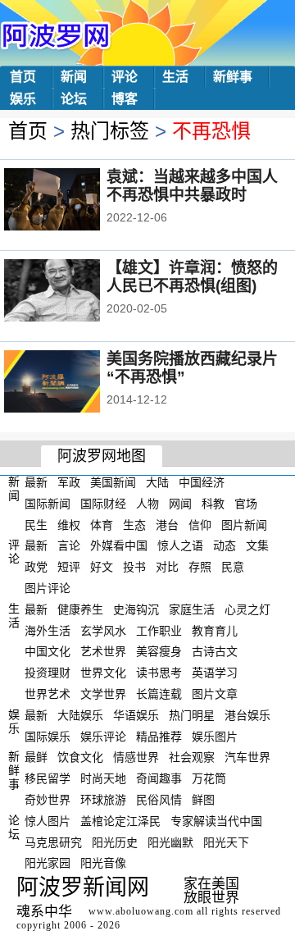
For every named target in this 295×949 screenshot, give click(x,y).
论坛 (74, 99)
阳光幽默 (170, 841)
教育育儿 (215, 629)
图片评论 (47, 588)
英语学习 (215, 672)
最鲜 (36, 757)
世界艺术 (47, 693)
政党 (36, 566)
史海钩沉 (136, 609)
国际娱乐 (47, 735)
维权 (68, 524)
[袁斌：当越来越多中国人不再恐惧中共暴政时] (74, 201)
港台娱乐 (247, 715)
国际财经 (103, 503)
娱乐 (23, 99)
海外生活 (47, 629)
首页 (23, 77)
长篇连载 (159, 693)
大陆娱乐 (80, 715)
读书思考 (159, 672)
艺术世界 (103, 651)
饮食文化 (80, 757)
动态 (224, 545)
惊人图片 (47, 821)
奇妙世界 (47, 799)
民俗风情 (159, 799)
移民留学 (47, 778)
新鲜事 (232, 77)
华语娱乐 (136, 715)
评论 (124, 77)
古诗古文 (215, 651)
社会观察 (192, 757)
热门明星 (192, 715)
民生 (36, 524)
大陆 (157, 482)
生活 (175, 77)
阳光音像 (103, 862)
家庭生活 (192, 609)
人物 (147, 503)
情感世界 (136, 757)
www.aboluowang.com (140, 911)
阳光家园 (47, 862)
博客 (124, 99)
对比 (167, 566)
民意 (232, 566)
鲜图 (203, 799)
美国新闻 (113, 482)
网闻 (180, 503)
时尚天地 (103, 778)
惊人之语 (180, 545)
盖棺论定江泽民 (120, 821)
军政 (68, 482)
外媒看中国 (119, 545)
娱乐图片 (215, 735)
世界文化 (103, 672)
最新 (36, 482)
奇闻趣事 (159, 778)
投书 (134, 566)
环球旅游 (103, 799)
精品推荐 (159, 735)
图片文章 (215, 693)
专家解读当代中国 (216, 821)
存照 (199, 566)
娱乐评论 (103, 735)
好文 (101, 566)
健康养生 (80, 609)
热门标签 (109, 131)
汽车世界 (247, 757)
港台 (167, 524)
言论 (68, 545)
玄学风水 (103, 629)
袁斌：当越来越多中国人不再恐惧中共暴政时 (192, 185)
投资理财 (47, 672)
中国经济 (202, 482)
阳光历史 (115, 841)
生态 (134, 524)
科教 (213, 503)
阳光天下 (226, 841)
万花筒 (209, 778)
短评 (68, 566)
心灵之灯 (247, 609)
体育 (101, 524)
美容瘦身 (159, 651)
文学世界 (103, 693)
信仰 (199, 524)
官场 (245, 503)
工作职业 (159, 629)
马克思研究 (53, 841)
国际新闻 (47, 503)
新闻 (74, 77)
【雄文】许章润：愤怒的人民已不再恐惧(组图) (192, 276)
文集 (257, 545)
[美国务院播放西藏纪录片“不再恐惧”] (74, 383)
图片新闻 (244, 524)
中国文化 (47, 651)
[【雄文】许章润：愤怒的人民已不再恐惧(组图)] (74, 292)
